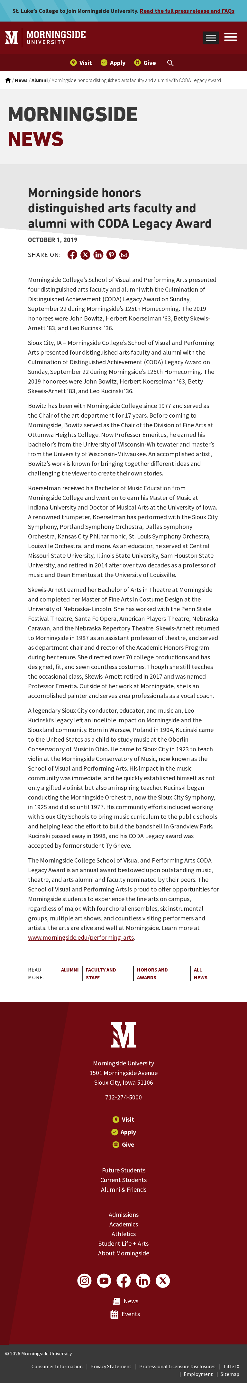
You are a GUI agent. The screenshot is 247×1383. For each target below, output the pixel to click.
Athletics (124, 1234)
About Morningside (123, 1253)
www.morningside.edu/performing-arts (81, 937)
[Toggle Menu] (211, 38)
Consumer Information (57, 1366)
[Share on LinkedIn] (98, 254)
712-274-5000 (123, 1097)
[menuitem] (81, 62)
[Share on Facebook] (72, 254)
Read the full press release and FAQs (187, 10)
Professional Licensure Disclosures (177, 1366)
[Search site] (230, 38)
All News (200, 973)
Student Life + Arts (123, 1243)
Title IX (231, 1366)
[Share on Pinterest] (111, 254)
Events (131, 1314)
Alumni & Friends (123, 1189)
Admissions (124, 1214)
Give (128, 1144)
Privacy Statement (111, 1366)
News (131, 1301)
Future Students (123, 1170)
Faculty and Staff (101, 973)
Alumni (70, 969)
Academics (123, 1224)
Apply (128, 1132)
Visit (128, 1119)
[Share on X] (85, 254)
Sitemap (230, 1374)
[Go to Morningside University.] (8, 80)
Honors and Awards (152, 973)
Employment (198, 1374)
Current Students (123, 1180)
